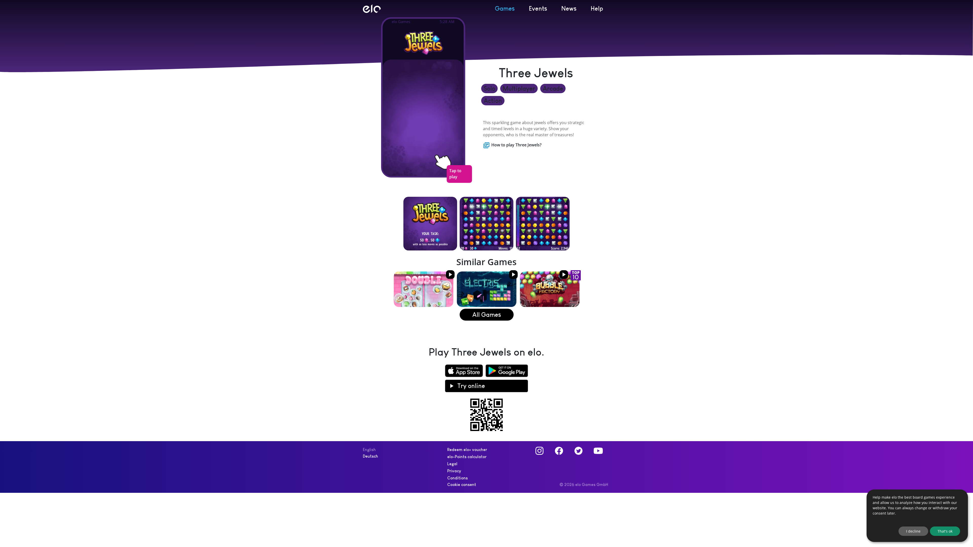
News (568, 8)
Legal (452, 464)
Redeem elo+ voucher (467, 449)
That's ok (945, 531)
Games (505, 8)
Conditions (457, 478)
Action (493, 100)
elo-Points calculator (466, 457)
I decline (913, 531)
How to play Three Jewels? (516, 145)
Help (597, 8)
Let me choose (885, 520)
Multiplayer (519, 88)
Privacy (454, 471)
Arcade (553, 88)
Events (538, 8)
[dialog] (917, 516)
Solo (489, 88)
